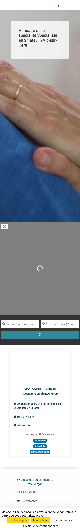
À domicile (40, 446)
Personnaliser (63, 520)
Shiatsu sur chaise (48, 404)
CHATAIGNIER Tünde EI (40, 389)
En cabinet (40, 440)
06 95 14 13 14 (25, 416)
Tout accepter (18, 520)
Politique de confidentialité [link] (40, 526)
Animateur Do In (26, 404)
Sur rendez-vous (40, 452)
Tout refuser (41, 520)
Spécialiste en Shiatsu (26, 408)
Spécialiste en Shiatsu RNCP (40, 393)
